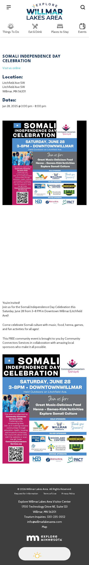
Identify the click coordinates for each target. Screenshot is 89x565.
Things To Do (10, 31)
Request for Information (26, 493)
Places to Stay (60, 31)
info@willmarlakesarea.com (44, 522)
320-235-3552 (56, 517)
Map (44, 527)
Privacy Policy (68, 493)
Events (82, 31)
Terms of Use (50, 493)
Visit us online (11, 68)
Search (83, 7)
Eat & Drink (35, 31)
